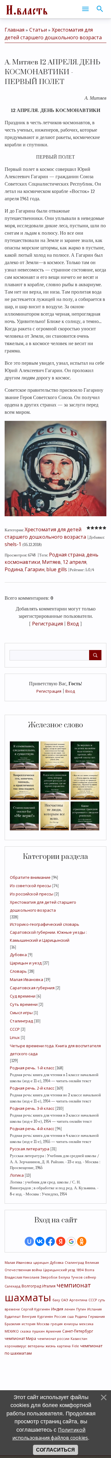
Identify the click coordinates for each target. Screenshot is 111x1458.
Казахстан (79, 1339)
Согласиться (55, 1449)
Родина (81, 1316)
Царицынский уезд (59, 1270)
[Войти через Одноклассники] (81, 1241)
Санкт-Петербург (77, 1331)
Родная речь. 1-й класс (32, 1068)
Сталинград (21, 1021)
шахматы (28, 1297)
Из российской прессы (31, 894)
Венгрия (29, 1316)
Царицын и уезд (26, 963)
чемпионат (74, 1285)
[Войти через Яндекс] (60, 1241)
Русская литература (29, 1149)
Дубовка (18, 954)
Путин (81, 1309)
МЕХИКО (12, 1331)
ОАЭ (64, 1300)
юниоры (71, 1324)
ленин (69, 1309)
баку (56, 1300)
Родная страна (66, 554)
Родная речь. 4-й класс (32, 1128)
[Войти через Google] (71, 1241)
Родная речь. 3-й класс (32, 1108)
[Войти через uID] (29, 1241)
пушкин (38, 1331)
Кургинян (45, 1316)
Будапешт (13, 1316)
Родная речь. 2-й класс (32, 1088)
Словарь (18, 971)
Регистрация (48, 691)
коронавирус (16, 1346)
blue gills (56, 569)
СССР (15, 1029)
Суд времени (22, 996)
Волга (89, 1270)
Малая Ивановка (26, 979)
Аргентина (78, 1300)
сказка (25, 1331)
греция (57, 1324)
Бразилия (12, 1324)
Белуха (64, 1277)
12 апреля (74, 562)
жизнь (51, 1346)
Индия (57, 1309)
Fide (75, 1346)
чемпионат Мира (20, 1338)
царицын (41, 1262)
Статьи (38, 29)
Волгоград (31, 1286)
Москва (43, 1324)
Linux (15, 1037)
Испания (94, 1309)
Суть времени (24, 1004)
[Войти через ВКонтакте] (39, 1241)
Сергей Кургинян (35, 1309)
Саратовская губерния (32, 988)
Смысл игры (21, 1012)
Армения (53, 1331)
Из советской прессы (30, 885)
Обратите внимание (30, 877)
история (28, 1324)
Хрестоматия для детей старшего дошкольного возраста (43, 906)
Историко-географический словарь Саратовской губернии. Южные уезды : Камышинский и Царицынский (48, 932)
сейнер (90, 1277)
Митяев (51, 562)
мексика (86, 1324)
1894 (80, 1270)
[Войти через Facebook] (50, 1241)
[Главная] (26, 9)
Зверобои (48, 1277)
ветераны (36, 1346)
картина (64, 1346)
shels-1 (13, 544)
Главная (14, 29)
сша (70, 1316)
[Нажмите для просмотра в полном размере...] (55, 468)
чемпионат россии (53, 1339)
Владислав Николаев (22, 1277)
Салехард (12, 1286)
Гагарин (34, 569)
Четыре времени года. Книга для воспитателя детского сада (55, 1049)
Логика (17, 1175)
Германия (96, 1316)
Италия (49, 1286)
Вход (70, 691)
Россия (60, 1316)
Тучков (76, 1277)
